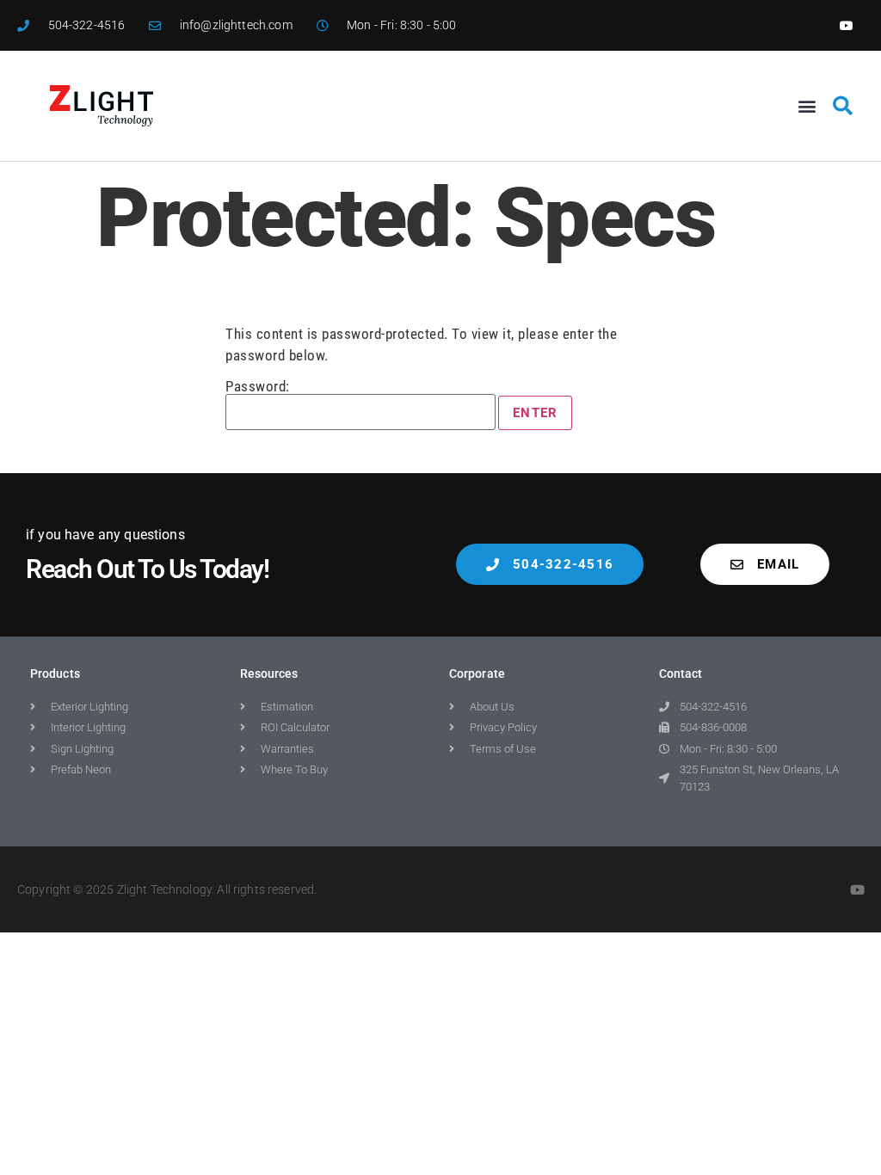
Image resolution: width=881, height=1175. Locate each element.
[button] (807, 106)
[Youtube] (847, 25)
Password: (257, 387)
